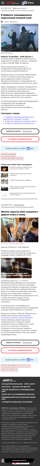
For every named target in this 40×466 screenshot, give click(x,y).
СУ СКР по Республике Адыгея (12, 243)
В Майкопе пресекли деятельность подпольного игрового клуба (21, 168)
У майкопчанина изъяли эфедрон (20, 180)
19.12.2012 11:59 (6, 8)
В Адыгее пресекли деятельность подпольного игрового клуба (18, 118)
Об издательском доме (12, 384)
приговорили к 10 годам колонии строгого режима (17, 317)
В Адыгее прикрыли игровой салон (20, 121)
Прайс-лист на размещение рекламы (18, 394)
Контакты (6, 387)
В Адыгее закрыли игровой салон (19, 123)
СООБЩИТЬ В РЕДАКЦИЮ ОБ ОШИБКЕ (17, 402)
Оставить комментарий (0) (20, 139)
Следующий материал (19, 460)
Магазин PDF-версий (21, 387)
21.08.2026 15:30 (6, 205)
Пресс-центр (29, 384)
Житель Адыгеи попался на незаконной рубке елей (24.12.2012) (22, 187)
